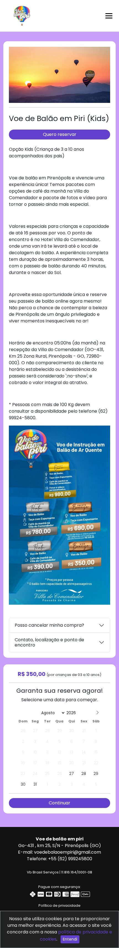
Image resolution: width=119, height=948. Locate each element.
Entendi (70, 939)
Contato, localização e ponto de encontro (49, 642)
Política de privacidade (59, 905)
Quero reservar (59, 134)
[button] (105, 51)
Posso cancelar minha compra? (49, 625)
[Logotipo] (22, 14)
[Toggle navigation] (109, 15)
